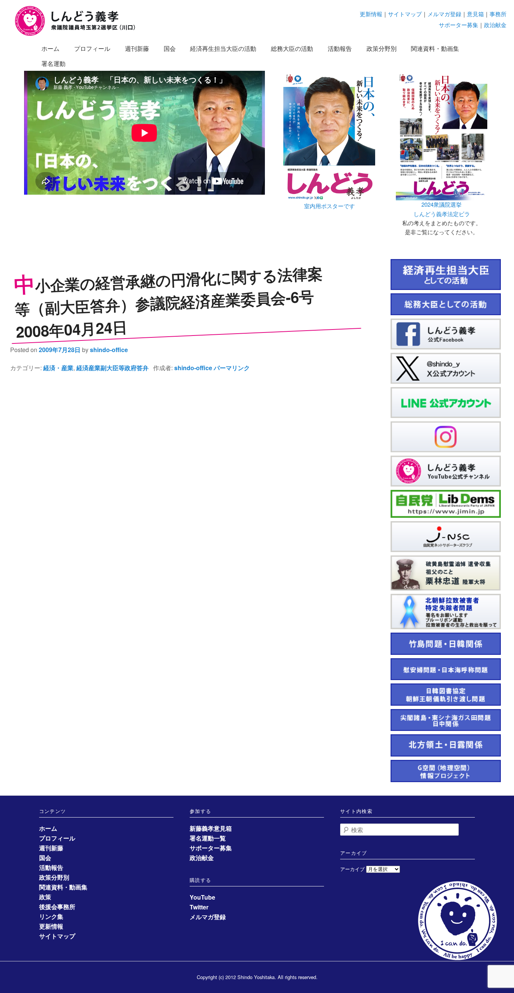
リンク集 (51, 916)
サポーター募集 (458, 25)
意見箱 (475, 14)
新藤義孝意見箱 (211, 828)
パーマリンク (232, 367)
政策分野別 (381, 48)
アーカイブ (352, 868)
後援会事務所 (57, 906)
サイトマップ (405, 14)
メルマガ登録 (444, 14)
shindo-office (109, 349)
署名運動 (53, 63)
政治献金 (495, 25)
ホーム (50, 48)
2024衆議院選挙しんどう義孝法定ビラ (442, 208)
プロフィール (92, 48)
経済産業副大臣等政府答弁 (112, 367)
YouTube (202, 897)
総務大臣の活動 (292, 48)
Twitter (199, 907)
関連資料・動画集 (435, 48)
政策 (45, 896)
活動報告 (340, 48)
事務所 (498, 14)
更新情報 (371, 14)
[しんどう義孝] (79, 34)
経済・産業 (58, 367)
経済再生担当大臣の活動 (223, 48)
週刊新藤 (137, 48)
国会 (170, 48)
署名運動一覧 (208, 838)
